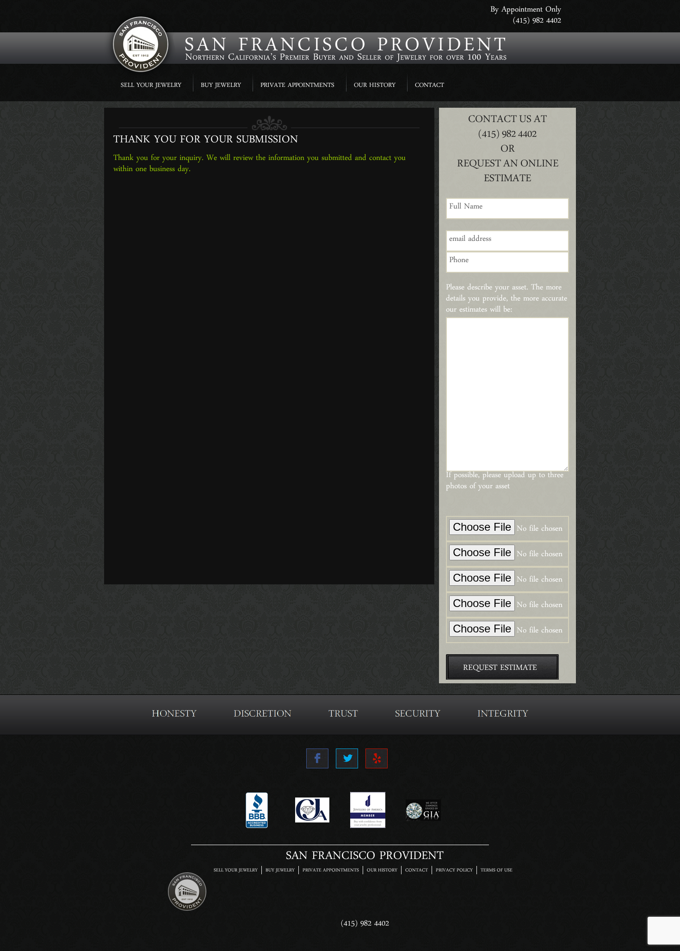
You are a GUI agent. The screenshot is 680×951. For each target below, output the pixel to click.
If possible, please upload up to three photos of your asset (504, 483)
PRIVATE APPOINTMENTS (297, 86)
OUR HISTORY (375, 86)
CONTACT (429, 86)
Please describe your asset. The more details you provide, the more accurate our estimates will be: (506, 300)
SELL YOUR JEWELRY (151, 86)
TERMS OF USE (497, 870)
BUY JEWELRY (221, 86)
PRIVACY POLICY (454, 870)
